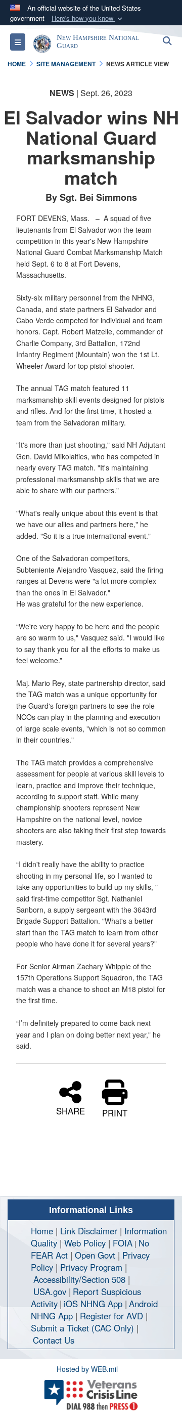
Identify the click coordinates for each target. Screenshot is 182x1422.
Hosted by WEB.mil (87, 1369)
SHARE (70, 1110)
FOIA (122, 1243)
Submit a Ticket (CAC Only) (82, 1328)
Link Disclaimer (88, 1231)
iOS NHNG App (93, 1304)
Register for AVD (111, 1316)
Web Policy (85, 1243)
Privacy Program (91, 1267)
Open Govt (96, 1255)
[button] (88, 18)
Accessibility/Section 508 (79, 1279)
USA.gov (49, 1291)
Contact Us (53, 1340)
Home (42, 1231)
